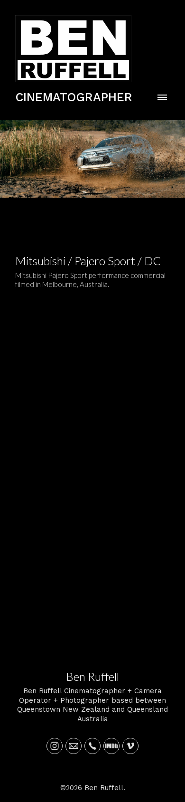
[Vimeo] (130, 746)
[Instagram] (54, 746)
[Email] (73, 746)
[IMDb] (111, 746)
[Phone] (92, 746)
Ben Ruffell (92, 676)
